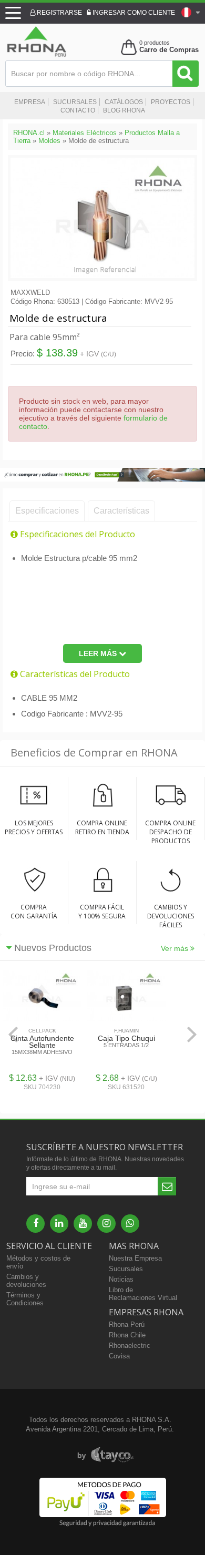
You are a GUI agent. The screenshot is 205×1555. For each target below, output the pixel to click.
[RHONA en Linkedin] (59, 1223)
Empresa (29, 102)
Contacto (77, 110)
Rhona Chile (127, 1335)
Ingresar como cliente (133, 12)
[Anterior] (13, 1034)
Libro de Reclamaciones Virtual (143, 1294)
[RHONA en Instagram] (106, 1223)
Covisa (119, 1356)
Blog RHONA (124, 110)
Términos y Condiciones (25, 1299)
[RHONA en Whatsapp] (130, 1223)
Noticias (121, 1279)
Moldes (49, 141)
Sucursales (75, 102)
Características (121, 510)
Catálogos (124, 102)
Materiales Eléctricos (85, 133)
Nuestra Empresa (135, 1258)
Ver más (175, 948)
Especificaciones (47, 510)
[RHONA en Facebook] (35, 1223)
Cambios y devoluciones (26, 1280)
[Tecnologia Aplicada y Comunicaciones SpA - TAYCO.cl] (105, 1455)
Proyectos (170, 102)
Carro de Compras (169, 50)
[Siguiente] (192, 1034)
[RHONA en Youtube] (83, 1223)
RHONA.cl (29, 133)
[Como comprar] (102, 479)
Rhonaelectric (129, 1345)
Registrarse (58, 12)
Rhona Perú (127, 1324)
